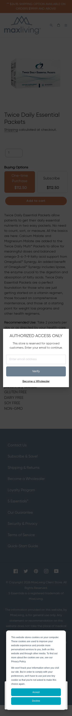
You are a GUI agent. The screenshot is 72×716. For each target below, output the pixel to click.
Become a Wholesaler (36, 381)
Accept (36, 692)
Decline (36, 701)
